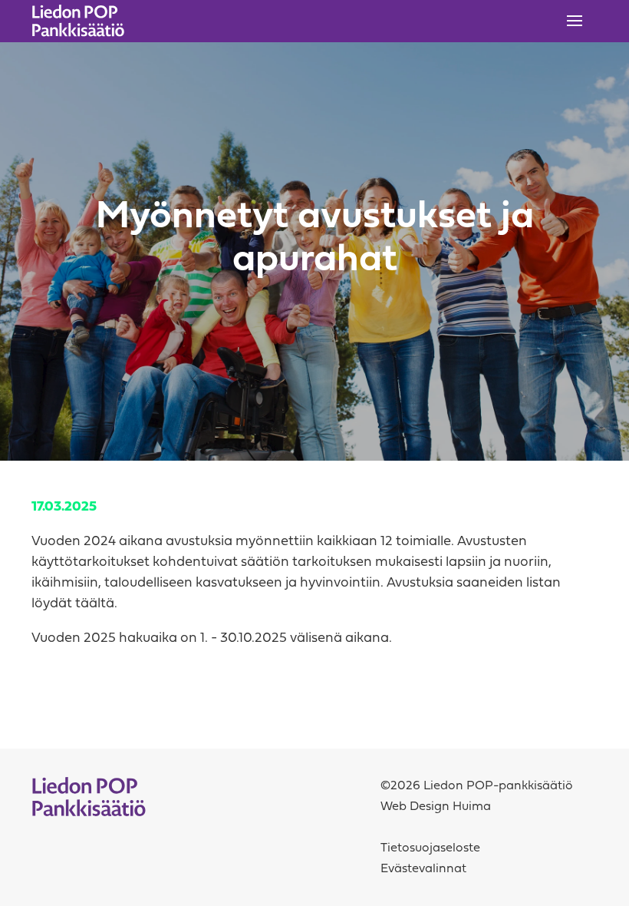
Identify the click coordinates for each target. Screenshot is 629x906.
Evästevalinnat (423, 869)
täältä (94, 604)
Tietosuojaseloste (430, 848)
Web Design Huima (435, 807)
